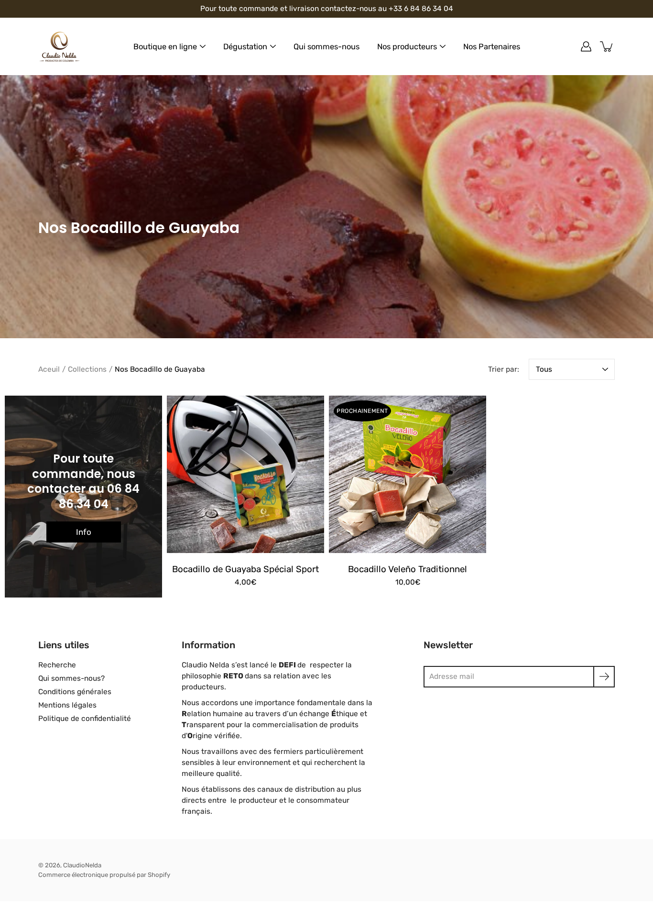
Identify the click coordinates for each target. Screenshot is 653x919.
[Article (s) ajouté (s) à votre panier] (607, 46)
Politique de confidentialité (84, 718)
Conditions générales (74, 691)
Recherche (57, 665)
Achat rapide (245, 474)
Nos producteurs (407, 46)
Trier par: (503, 369)
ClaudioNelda (82, 865)
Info (83, 532)
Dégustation (245, 46)
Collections (87, 369)
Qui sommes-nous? (71, 678)
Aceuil (49, 369)
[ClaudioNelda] (59, 46)
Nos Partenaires (491, 46)
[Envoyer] (604, 676)
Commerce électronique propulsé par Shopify (104, 874)
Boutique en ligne (165, 46)
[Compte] (586, 46)
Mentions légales (67, 705)
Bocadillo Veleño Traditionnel (407, 569)
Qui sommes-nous (326, 46)
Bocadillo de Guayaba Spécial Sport (245, 569)
